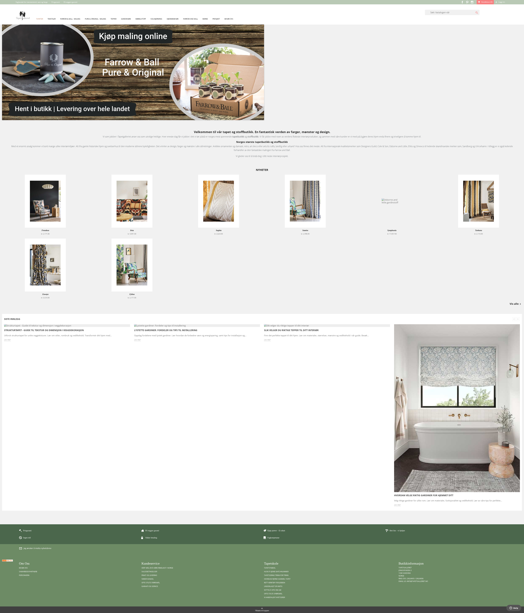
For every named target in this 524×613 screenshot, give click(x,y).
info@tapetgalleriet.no (417, 581)
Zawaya (45, 294)
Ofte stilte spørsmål (151, 582)
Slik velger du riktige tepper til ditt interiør (291, 330)
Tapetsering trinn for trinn (276, 575)
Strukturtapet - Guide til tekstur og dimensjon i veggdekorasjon (44, 330)
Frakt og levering (149, 575)
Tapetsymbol (270, 568)
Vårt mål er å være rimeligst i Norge (157, 568)
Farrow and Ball (190, 19)
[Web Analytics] (7, 560)
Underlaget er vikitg (273, 586)
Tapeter (39, 19)
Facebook (462, 2)
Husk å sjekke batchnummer (276, 571)
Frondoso (45, 230)
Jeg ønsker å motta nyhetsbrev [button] (35, 548)
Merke (205, 19)
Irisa (132, 230)
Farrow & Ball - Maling (70, 19)
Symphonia (391, 230)
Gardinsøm (126, 19)
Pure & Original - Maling (95, 19)
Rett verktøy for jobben (274, 582)
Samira (305, 230)
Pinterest (467, 2)
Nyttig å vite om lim (272, 590)
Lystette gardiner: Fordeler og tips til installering (165, 330)
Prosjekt (216, 19)
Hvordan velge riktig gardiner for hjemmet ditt (423, 495)
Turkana (478, 230)
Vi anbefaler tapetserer (274, 597)
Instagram (472, 2)
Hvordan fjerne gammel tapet (277, 579)
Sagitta (218, 230)
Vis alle (516, 304)
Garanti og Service (150, 586)
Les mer (7, 339)
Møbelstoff (141, 19)
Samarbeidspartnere (28, 571)
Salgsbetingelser (149, 571)
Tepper (113, 19)
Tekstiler (52, 19)
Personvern (24, 575)
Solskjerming (156, 19)
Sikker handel (148, 579)
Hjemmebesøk (172, 19)
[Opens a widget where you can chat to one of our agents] (513, 608)
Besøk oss (228, 19)
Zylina (132, 294)
